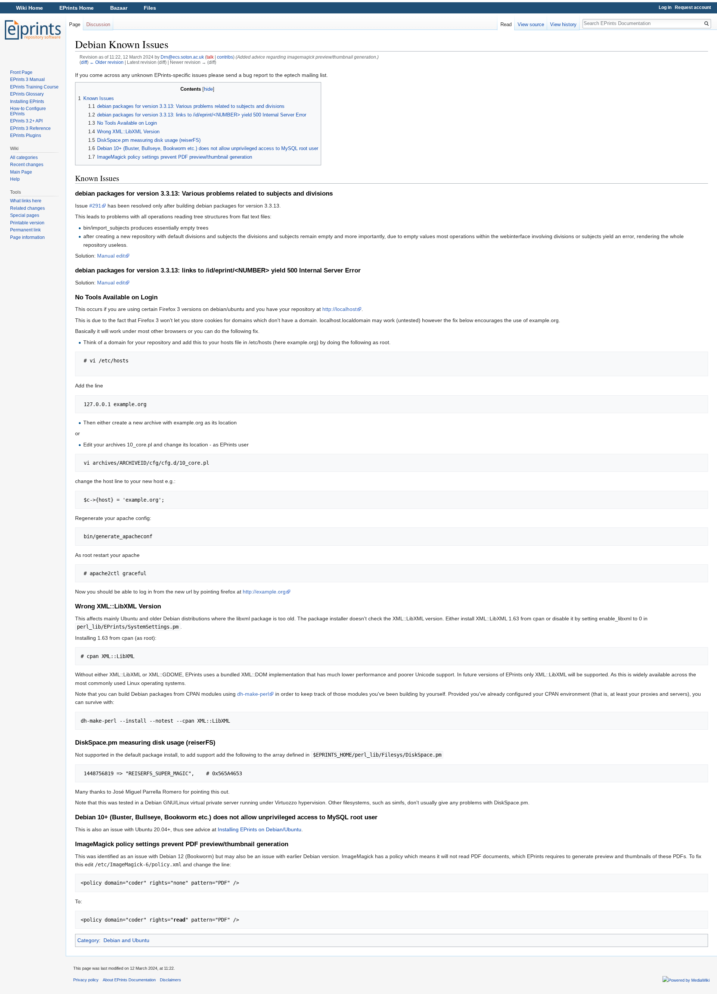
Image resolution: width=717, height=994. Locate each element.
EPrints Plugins (25, 135)
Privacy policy (86, 980)
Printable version (27, 222)
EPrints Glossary (27, 94)
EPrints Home (76, 8)
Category (88, 940)
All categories (24, 157)
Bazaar (118, 8)
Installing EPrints (27, 101)
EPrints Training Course (34, 87)
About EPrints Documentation (129, 980)
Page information (27, 237)
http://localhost (339, 309)
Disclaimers (170, 980)
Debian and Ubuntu (126, 940)
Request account (693, 7)
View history (563, 24)
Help (15, 179)
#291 (95, 206)
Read (506, 24)
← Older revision (107, 62)
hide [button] (208, 89)
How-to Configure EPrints (28, 111)
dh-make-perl (253, 694)
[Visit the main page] (33, 30)
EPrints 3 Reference (30, 128)
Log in (665, 7)
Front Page (21, 72)
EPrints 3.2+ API (26, 121)
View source (531, 24)
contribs (225, 56)
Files (150, 8)
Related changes (27, 208)
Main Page (21, 172)
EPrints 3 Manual (27, 79)
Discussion (98, 24)
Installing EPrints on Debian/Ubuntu (259, 829)
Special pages (24, 215)
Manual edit (111, 256)
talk (210, 56)
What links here (25, 200)
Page (74, 24)
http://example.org (264, 592)
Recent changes (26, 164)
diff (84, 62)
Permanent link (25, 230)
